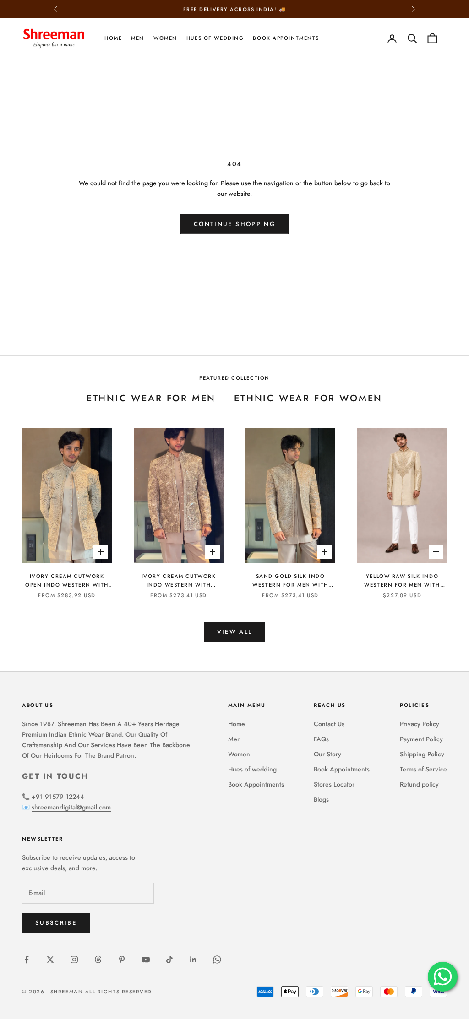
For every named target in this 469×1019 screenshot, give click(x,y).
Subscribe (55, 922)
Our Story (327, 754)
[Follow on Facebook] (26, 959)
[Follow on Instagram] (74, 959)
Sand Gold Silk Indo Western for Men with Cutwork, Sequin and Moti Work (290, 580)
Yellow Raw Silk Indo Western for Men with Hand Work (402, 580)
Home (113, 38)
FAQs (321, 739)
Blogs (321, 799)
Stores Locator (334, 784)
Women (165, 38)
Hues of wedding (215, 38)
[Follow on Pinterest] (121, 959)
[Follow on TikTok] (169, 959)
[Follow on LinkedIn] (193, 959)
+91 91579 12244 (58, 796)
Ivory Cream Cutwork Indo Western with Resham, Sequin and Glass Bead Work (178, 580)
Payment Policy (421, 739)
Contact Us (329, 723)
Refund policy (419, 784)
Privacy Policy (419, 723)
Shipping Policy (422, 754)
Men (137, 38)
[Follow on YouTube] (145, 959)
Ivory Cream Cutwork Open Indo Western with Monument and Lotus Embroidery (67, 580)
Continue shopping (234, 224)
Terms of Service (423, 769)
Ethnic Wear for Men (151, 398)
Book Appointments (286, 38)
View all (234, 631)
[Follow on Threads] (98, 959)
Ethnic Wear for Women (308, 398)
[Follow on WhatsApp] (217, 959)
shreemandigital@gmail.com (71, 807)
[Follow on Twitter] (50, 959)
